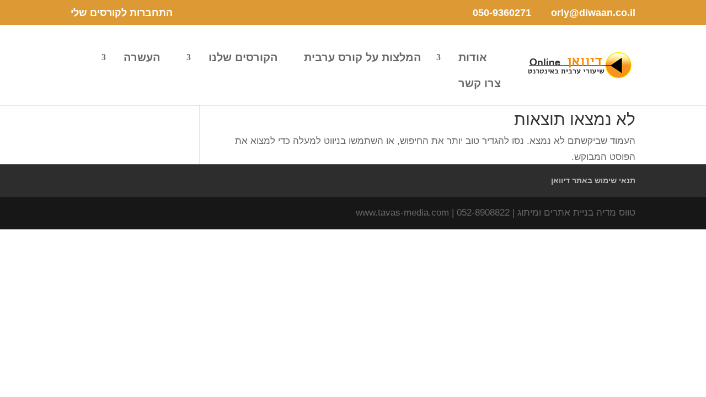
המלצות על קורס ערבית (362, 58)
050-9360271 (502, 12)
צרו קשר (479, 84)
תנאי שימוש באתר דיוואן (593, 180)
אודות (472, 58)
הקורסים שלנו (243, 58)
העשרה (142, 58)
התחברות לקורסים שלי (122, 13)
